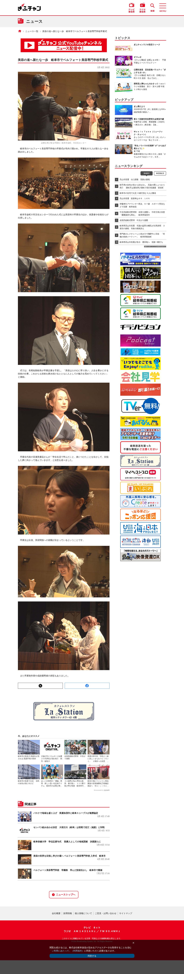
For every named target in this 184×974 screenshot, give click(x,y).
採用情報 (67, 913)
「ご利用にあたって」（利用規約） (67, 951)
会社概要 (56, 913)
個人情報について (83, 913)
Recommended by (99, 790)
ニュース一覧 (31, 31)
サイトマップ (125, 913)
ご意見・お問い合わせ (105, 913)
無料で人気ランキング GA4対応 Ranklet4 (154, 246)
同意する (92, 956)
